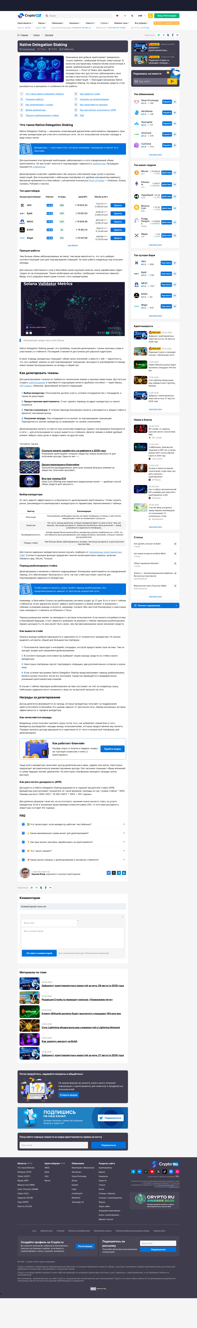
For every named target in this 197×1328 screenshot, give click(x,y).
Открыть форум (68, 1095)
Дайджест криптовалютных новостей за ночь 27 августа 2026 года (83, 1055)
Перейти (167, 102)
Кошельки (74, 23)
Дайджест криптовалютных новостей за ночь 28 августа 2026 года (83, 985)
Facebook (173, 35)
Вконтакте (177, 35)
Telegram (124, 15)
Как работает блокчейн (68, 743)
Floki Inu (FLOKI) (25, 1206)
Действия (166, 172)
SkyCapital (146, 122)
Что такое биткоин (26, 1167)
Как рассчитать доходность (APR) (98, 110)
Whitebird (76, 1198)
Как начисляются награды (94, 104)
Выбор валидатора (36, 110)
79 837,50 (81, 213)
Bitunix (48, 1180)
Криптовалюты (24, 23)
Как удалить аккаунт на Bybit (59, 1041)
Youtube (117, 15)
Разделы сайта (107, 1163)
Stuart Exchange (149, 100)
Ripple (144, 234)
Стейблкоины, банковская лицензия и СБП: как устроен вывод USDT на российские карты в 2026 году (162, 451)
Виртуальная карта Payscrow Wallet (150, 586)
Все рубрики (140, 23)
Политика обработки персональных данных (132, 1231)
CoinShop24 (77, 1193)
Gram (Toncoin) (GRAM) (28, 1189)
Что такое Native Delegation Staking (45, 93)
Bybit (29, 213)
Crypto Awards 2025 (168, 23)
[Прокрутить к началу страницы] (191, 1311)
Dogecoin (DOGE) (25, 1198)
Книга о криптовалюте (109, 1215)
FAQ (82, 115)
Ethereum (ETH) (24, 1172)
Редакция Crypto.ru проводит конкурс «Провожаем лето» (77, 999)
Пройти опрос (112, 749)
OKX (29, 205)
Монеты (22, 1163)
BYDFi (30, 229)
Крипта (75, 1185)
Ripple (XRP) (23, 1180)
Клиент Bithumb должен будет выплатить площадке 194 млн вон (81, 1013)
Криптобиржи (52, 1163)
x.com (132, 15)
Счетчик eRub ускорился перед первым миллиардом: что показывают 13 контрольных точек (162, 511)
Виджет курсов (106, 1219)
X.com (168, 35)
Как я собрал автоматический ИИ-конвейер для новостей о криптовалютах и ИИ (162, 492)
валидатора (99, 163)
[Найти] (47, 16)
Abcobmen (76, 1172)
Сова (74, 1189)
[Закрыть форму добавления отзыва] (123, 917)
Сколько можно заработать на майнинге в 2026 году (74, 450)
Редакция (60, 1231)
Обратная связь (46, 1231)
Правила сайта (159, 1231)
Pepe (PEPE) (23, 1202)
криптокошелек (37, 382)
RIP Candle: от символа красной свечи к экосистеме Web (162, 432)
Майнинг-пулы (121, 23)
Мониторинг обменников (83, 1167)
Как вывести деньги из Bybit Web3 (150, 553)
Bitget (30, 238)
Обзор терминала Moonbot (146, 563)
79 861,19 (81, 229)
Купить (118, 205)
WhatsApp (159, 35)
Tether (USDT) (24, 1176)
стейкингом (39, 166)
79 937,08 (81, 238)
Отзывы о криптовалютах (110, 1198)
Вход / (160, 15)
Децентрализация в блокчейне (60, 464)
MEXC (30, 221)
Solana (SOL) (23, 1193)
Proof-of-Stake (96, 180)
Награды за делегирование (94, 99)
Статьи (104, 23)
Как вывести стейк (90, 93)
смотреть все (155, 316)
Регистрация (170, 15)
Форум (102, 1202)
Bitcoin (144, 171)
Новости (90, 23)
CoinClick (146, 144)
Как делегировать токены (39, 104)
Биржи (41, 23)
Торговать (166, 263)
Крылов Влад (38, 874)
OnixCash (146, 133)
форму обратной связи (166, 1185)
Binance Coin (145, 207)
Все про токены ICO (54, 478)
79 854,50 (81, 205)
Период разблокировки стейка (42, 115)
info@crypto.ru (174, 1187)
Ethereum (145, 183)
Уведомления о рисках (102, 1231)
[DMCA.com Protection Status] (98, 1288)
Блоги (101, 1189)
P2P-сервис (26, 385)
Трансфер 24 (78, 1202)
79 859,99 (81, 221)
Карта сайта (104, 1206)
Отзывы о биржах (107, 1193)
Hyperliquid (147, 195)
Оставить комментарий (39, 953)
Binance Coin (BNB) (26, 1185)
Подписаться (113, 1118)
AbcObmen (147, 111)
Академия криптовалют (109, 1210)
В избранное (68, 49)
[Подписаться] (172, 81)
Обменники (57, 23)
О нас (34, 1231)
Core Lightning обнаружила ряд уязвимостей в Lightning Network (81, 1027)
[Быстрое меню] (150, 15)
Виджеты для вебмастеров (79, 1231)
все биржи (73, 245)
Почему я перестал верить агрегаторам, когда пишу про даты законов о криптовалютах (162, 472)
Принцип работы (34, 99)
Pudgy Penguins (145, 221)
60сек (74, 1180)
